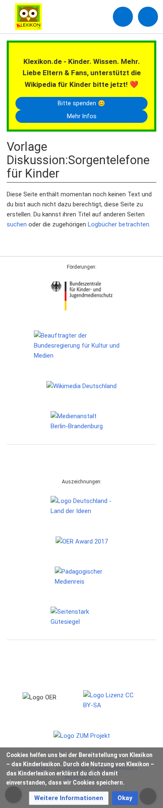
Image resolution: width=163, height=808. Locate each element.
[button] (69, 798)
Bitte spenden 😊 (81, 103)
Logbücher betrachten (118, 224)
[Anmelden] (123, 17)
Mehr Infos (82, 116)
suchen (17, 224)
